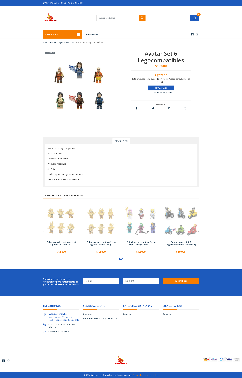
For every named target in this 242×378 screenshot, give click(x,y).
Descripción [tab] (121, 141)
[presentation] (43, 232)
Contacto (87, 314)
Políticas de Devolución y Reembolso (100, 318)
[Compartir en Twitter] (153, 108)
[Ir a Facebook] (192, 34)
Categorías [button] (51, 34)
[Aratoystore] (50, 18)
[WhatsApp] (197, 34)
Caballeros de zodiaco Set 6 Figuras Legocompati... (140, 243)
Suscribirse (181, 281)
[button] (119, 259)
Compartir (161, 104)
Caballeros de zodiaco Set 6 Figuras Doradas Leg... (101, 243)
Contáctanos (161, 88)
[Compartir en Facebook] (136, 108)
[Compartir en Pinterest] (169, 108)
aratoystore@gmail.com (58, 331)
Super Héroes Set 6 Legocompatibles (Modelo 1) (181, 243)
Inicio (45, 42)
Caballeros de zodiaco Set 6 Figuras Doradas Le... (61, 243)
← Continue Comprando (161, 92)
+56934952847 (92, 34)
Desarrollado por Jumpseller (145, 375)
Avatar (53, 42)
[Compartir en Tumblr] (185, 108)
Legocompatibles (66, 42)
